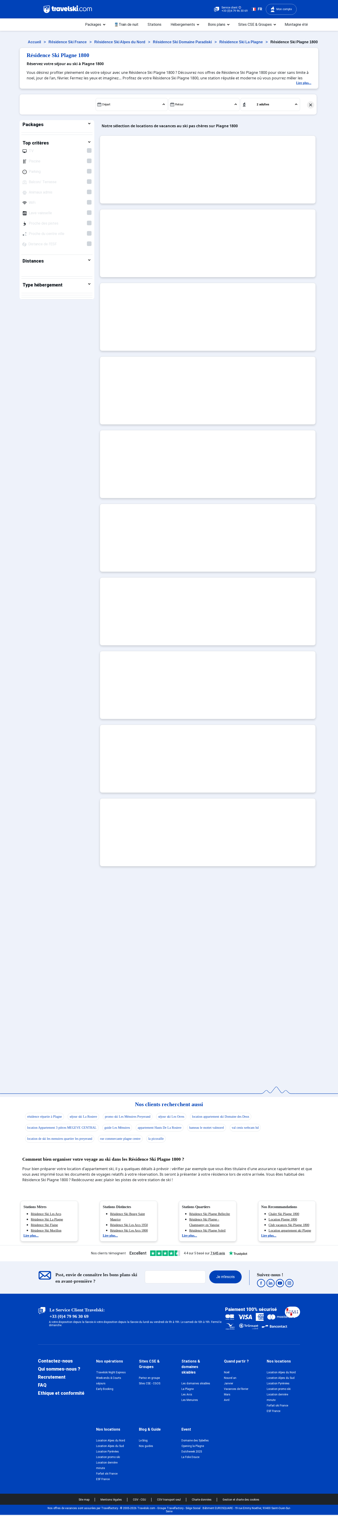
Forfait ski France (277, 1405)
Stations (154, 24)
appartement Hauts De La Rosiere (159, 1127)
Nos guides (146, 1446)
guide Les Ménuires (117, 1127)
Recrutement (52, 1377)
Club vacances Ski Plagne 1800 (289, 1225)
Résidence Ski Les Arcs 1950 (129, 1225)
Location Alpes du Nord (281, 1372)
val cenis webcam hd (245, 1127)
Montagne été (296, 24)
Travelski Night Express (111, 1372)
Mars (227, 1394)
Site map (84, 1499)
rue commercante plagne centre (120, 1138)
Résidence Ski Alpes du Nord (120, 42)
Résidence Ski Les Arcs (46, 1214)
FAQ (42, 1385)
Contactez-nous (55, 1361)
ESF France (273, 1411)
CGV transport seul (169, 1499)
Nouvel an (230, 1378)
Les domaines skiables (195, 1383)
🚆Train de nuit (126, 24)
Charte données (202, 1499)
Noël (226, 1372)
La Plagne (187, 1389)
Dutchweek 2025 (191, 1451)
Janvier (228, 1383)
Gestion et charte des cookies (241, 1499)
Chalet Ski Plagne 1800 (284, 1214)
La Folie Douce (190, 1457)
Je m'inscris (225, 1277)
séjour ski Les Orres (171, 1116)
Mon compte (284, 9)
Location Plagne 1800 (283, 1219)
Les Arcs (186, 1394)
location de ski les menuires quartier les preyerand (59, 1138)
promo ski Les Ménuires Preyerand (127, 1116)
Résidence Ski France (68, 42)
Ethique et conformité (61, 1393)
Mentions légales (111, 1499)
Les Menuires (189, 1400)
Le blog (143, 1440)
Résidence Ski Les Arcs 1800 (129, 1230)
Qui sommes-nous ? (59, 1369)
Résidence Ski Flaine (44, 1225)
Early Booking (104, 1389)
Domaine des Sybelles (195, 1440)
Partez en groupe (149, 1378)
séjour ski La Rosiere (83, 1116)
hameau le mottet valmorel (206, 1127)
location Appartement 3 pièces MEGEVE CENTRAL (62, 1127)
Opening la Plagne (192, 1446)
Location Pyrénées (278, 1383)
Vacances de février (236, 1389)
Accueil (35, 42)
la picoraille (156, 1138)
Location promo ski (279, 1389)
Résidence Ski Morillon (46, 1230)
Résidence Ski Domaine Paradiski (183, 42)
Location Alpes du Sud (281, 1378)
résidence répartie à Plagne (44, 1116)
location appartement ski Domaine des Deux (220, 1116)
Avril (226, 1400)
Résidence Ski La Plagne (241, 42)
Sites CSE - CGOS (149, 1383)
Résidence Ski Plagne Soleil (207, 1230)
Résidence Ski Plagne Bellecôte (209, 1214)
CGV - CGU (140, 1499)
